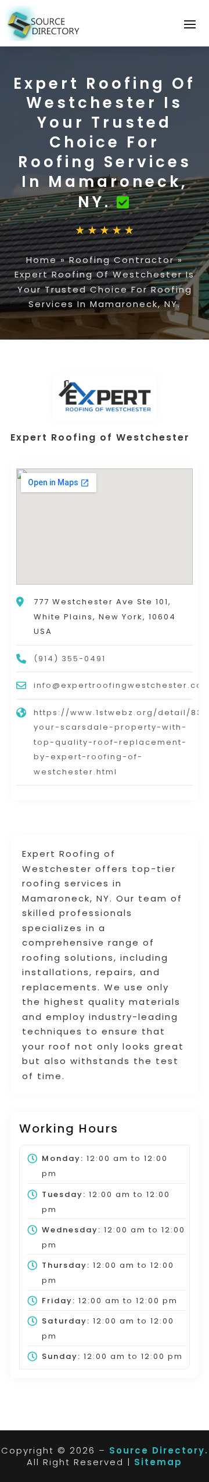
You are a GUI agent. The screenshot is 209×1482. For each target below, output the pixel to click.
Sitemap (158, 1462)
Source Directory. (158, 1450)
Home (41, 260)
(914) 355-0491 (70, 658)
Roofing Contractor (121, 260)
